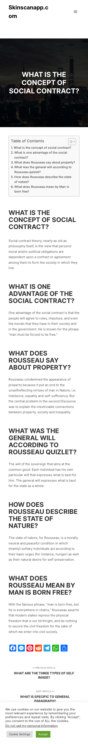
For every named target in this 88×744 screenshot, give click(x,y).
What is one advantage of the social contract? (40, 155)
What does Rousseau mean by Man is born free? (41, 189)
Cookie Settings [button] (19, 734)
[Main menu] (75, 12)
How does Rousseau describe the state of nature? (42, 179)
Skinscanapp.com (28, 11)
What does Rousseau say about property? (44, 162)
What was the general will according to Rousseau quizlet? (43, 169)
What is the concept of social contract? (42, 147)
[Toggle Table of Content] (70, 141)
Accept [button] (43, 734)
